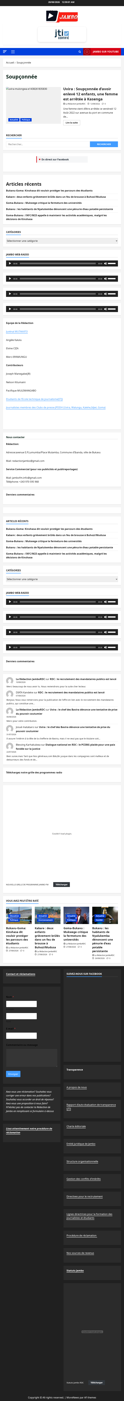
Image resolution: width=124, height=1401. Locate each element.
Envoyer (13, 1074)
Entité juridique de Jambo (81, 1143)
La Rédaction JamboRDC (75, 104)
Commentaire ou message (22, 1045)
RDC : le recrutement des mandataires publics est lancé (83, 679)
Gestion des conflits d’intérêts (84, 1179)
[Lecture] (9, 263)
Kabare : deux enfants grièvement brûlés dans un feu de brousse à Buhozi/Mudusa (56, 196)
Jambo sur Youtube (106, 51)
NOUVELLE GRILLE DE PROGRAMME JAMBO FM (27, 884)
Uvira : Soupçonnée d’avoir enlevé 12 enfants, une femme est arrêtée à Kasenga (33, 105)
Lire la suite (73, 123)
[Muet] (105, 263)
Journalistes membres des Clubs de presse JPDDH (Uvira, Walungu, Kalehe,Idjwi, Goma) (56, 407)
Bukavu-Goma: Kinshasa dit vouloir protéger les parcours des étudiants (49, 190)
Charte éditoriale (76, 1126)
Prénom (10, 1009)
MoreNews (73, 1397)
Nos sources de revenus (80, 1253)
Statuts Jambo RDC (75, 1382)
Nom (8, 1021)
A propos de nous (77, 1087)
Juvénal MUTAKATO (17, 331)
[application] (62, 263)
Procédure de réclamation (82, 1235)
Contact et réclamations (20, 974)
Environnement (46, 920)
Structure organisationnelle (82, 1161)
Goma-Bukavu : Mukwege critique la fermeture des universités (44, 203)
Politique (26, 119)
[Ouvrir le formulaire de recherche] (80, 52)
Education (14, 916)
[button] (5, 51)
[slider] (112, 263)
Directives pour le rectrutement (85, 1196)
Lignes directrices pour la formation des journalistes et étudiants (89, 1216)
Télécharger (61, 884)
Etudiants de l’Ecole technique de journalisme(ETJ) (34, 399)
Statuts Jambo (75, 1270)
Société (99, 920)
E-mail (11, 1028)
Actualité (14, 119)
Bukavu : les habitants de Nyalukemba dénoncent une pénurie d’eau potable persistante (59, 209)
